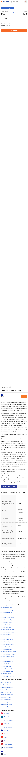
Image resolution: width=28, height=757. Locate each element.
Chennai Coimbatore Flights (7, 610)
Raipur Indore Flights (6, 692)
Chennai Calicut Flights (6, 663)
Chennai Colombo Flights (7, 668)
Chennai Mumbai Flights (6, 607)
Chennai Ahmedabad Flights (7, 629)
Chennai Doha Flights (6, 673)
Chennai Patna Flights (6, 641)
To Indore (24, 11)
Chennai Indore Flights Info (9, 486)
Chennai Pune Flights (6, 615)
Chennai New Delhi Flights (7, 661)
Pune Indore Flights (5, 684)
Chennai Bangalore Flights (7, 619)
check (24, 396)
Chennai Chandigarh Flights (7, 656)
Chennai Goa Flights (5, 624)
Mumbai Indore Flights (6, 682)
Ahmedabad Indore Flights (7, 694)
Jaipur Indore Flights (6, 706)
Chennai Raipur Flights (6, 666)
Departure (3, 17)
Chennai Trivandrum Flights (7, 632)
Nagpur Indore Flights (6, 699)
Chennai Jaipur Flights (6, 634)
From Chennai (4, 11)
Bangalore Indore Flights (7, 687)
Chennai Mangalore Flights (7, 676)
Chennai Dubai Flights (6, 627)
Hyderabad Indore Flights (7, 689)
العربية (21, 1)
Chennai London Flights (6, 649)
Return (25, 18)
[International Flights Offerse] (17, 2)
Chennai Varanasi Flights (6, 646)
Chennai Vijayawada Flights (7, 644)
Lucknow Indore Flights (6, 704)
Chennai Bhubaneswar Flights (8, 654)
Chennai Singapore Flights (7, 671)
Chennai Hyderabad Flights (7, 617)
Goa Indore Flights (5, 702)
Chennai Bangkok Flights (7, 639)
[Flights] (11, 2)
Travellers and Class (6, 24)
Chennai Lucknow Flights (7, 659)
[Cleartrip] (5, 2)
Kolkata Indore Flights (6, 697)
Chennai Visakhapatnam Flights (8, 651)
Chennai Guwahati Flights (7, 637)
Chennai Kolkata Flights (6, 622)
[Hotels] (14, 2)
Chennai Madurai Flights (6, 612)
